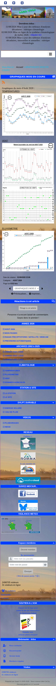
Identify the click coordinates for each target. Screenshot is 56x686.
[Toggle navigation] (50, 54)
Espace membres (36, 543)
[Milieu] (13, 2)
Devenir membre (28, 549)
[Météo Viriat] (28, 12)
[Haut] (5, 2)
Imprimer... (36, 294)
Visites (39, 667)
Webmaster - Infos (36, 639)
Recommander (15, 651)
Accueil (20, 67)
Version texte (14, 656)
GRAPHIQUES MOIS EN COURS (27, 76)
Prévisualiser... (20, 294)
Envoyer (28, 571)
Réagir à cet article (28, 308)
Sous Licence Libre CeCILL (41, 681)
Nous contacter (15, 645)
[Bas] (22, 2)
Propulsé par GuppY (12, 681)
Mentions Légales (16, 661)
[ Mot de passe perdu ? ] (28, 576)
